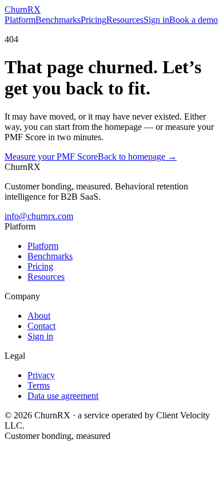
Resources (125, 20)
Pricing (93, 20)
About (38, 315)
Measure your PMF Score (51, 156)
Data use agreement (62, 396)
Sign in (156, 20)
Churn (23, 9)
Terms (38, 385)
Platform (20, 20)
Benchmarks (58, 20)
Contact (41, 326)
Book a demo (193, 20)
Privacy (41, 375)
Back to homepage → (137, 156)
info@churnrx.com (39, 216)
